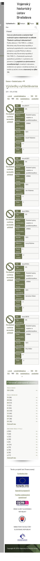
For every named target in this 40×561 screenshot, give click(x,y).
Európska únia (22, 473)
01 (8, 408)
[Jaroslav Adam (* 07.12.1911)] (10, 266)
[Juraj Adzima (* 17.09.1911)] (10, 214)
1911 (8, 390)
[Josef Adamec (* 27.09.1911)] (10, 108)
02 (8, 411)
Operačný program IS (22, 491)
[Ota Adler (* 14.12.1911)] (10, 319)
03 (8, 421)
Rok (7, 27)
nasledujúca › (25, 99)
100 (32, 96)
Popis (32, 23)
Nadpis (22, 23)
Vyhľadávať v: (10, 23)
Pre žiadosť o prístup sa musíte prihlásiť (10, 118)
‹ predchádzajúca (20, 96)
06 (8, 403)
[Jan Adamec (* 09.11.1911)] (10, 161)
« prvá (10, 96)
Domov (8, 81)
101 (36, 96)
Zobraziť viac (11, 424)
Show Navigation (2, 3)
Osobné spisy (17, 81)
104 (17, 99)
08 (8, 416)
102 (8, 99)
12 (8, 413)
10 (8, 397)
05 (24, 81)
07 (8, 419)
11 (7, 405)
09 (8, 400)
